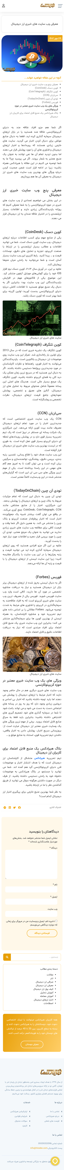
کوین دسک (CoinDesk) (46, 88)
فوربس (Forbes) (50, 102)
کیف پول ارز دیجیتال (43, 989)
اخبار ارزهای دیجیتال (43, 999)
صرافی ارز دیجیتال (44, 982)
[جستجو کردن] (7, 957)
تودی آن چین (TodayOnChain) (43, 98)
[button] (19, 807)
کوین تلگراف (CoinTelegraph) (43, 91)
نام (55, 884)
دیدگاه (53, 848)
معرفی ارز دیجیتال (44, 985)
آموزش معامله (46, 996)
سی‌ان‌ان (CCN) (50, 95)
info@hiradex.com (38, 1148)
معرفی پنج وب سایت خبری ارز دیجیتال (39, 84)
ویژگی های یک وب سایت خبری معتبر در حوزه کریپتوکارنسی (36, 107)
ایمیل (53, 897)
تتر (51, 978)
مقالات (50, 974)
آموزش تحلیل (46, 992)
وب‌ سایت (52, 909)
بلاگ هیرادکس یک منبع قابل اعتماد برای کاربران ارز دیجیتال (34, 114)
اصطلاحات (48, 1003)
